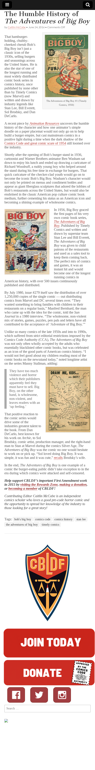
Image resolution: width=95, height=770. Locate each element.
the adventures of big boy (22, 524)
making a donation (73, 484)
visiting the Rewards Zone (39, 484)
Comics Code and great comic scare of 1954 (35, 143)
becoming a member (22, 488)
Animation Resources (44, 123)
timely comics (50, 524)
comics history (63, 519)
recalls (58, 458)
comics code (42, 519)
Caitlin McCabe (17, 27)
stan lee (81, 519)
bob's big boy (22, 519)
